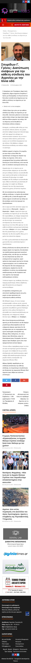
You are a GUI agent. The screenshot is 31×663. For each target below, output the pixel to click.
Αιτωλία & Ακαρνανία (22, 639)
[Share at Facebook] (15, 380)
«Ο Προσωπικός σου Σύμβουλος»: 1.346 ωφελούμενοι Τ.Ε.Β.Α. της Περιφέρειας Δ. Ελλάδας (8, 397)
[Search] (12, 24)
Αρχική (5, 649)
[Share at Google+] (24, 380)
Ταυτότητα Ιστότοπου (19, 651)
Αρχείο (10, 649)
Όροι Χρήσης (8, 651)
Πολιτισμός (5, 644)
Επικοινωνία (23, 649)
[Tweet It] (6, 380)
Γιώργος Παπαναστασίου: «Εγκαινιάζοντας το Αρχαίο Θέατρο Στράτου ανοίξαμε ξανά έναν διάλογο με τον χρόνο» (13, 441)
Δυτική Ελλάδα (6, 639)
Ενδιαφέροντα (6, 646)
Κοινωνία (18, 641)
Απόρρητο (16, 649)
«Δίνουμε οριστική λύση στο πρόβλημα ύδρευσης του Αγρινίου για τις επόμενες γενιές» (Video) (23, 398)
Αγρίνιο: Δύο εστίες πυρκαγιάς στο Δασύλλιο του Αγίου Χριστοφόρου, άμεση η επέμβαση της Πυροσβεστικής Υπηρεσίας (15, 514)
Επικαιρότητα (20, 644)
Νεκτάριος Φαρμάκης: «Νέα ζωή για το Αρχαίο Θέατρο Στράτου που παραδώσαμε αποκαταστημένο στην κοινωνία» (14, 477)
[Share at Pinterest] (6, 385)
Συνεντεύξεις (19, 646)
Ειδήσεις (4, 641)
